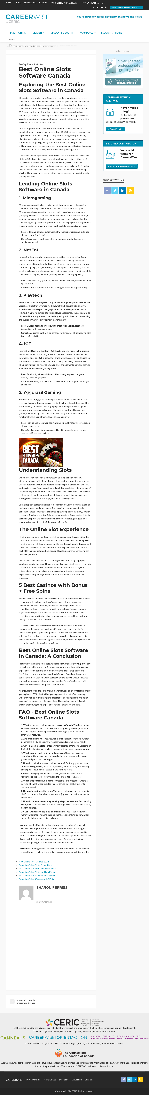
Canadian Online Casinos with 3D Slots (37, 879)
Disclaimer (64, 1079)
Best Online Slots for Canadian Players (37, 868)
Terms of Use (49, 1079)
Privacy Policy (33, 1079)
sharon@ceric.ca (44, 902)
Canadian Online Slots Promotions (35, 865)
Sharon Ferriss (18, 45)
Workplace (86, 32)
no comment (65, 45)
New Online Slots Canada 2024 (34, 861)
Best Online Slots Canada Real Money (37, 875)
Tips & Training (17, 32)
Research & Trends (111, 32)
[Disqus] (51, 947)
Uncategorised (34, 45)
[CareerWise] (27, 19)
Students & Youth (62, 32)
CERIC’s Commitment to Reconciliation (94, 1066)
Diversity (38, 32)
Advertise (77, 1079)
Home (8, 2)
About (18, 2)
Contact (43, 2)
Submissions (30, 2)
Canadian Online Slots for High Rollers (37, 872)
